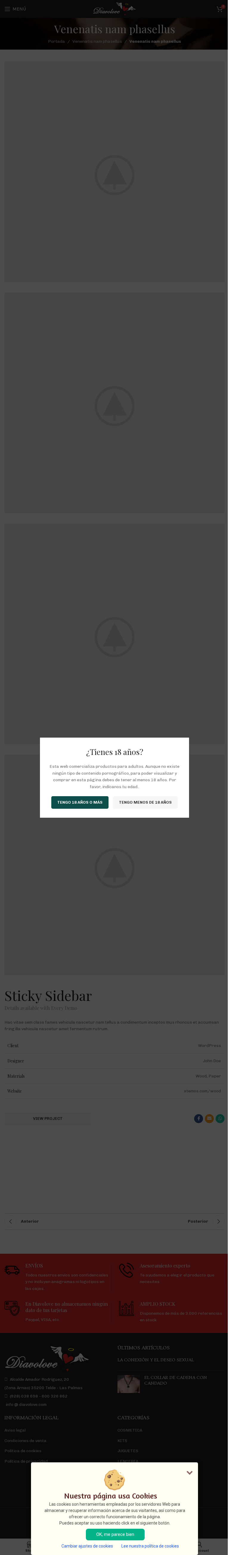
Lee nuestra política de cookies (150, 1546)
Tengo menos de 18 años (145, 802)
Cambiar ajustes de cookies (87, 1546)
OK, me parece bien (115, 1534)
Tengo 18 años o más (80, 802)
